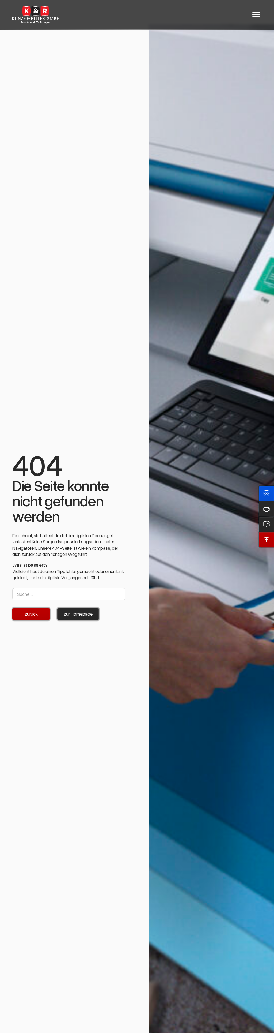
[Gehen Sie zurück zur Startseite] (35, 15)
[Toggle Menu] (256, 15)
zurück (31, 614)
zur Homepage (78, 614)
